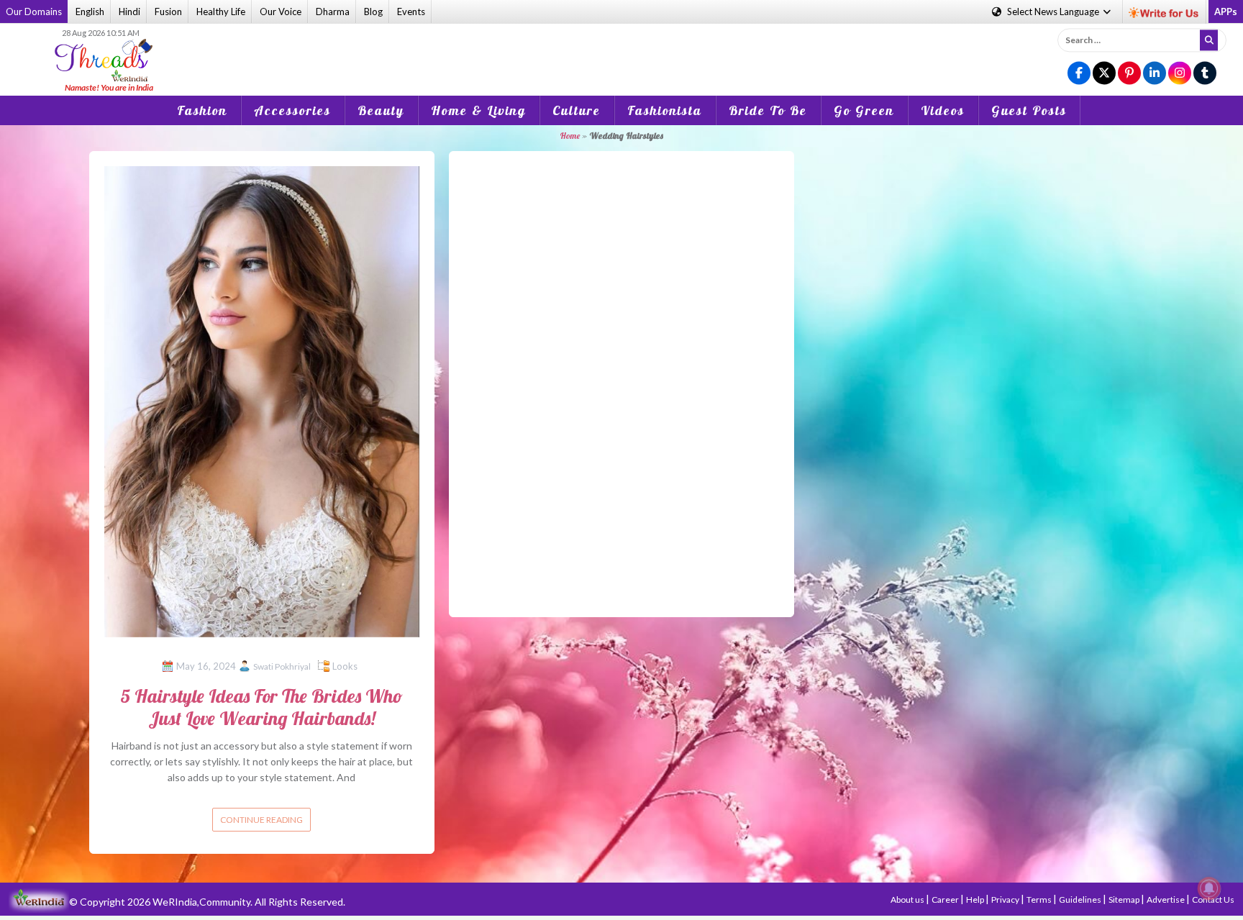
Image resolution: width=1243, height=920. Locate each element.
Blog (373, 11)
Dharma (333, 11)
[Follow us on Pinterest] (1129, 74)
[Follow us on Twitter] (1104, 74)
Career (946, 899)
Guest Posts (1029, 110)
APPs (1225, 11)
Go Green (864, 110)
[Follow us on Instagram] (1179, 74)
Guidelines (1081, 899)
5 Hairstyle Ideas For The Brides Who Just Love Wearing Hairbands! (261, 707)
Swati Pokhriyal (282, 666)
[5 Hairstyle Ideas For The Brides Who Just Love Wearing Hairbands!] (261, 400)
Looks (345, 666)
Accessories (292, 110)
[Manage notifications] (1209, 888)
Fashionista (664, 110)
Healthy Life (220, 11)
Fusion (168, 11)
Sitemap (1124, 899)
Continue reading (261, 819)
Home (570, 135)
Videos (943, 110)
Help (975, 899)
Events (411, 11)
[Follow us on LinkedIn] (1154, 74)
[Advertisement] (621, 49)
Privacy (1006, 899)
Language (1054, 11)
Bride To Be (768, 110)
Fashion (202, 110)
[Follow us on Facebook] (1079, 74)
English (90, 11)
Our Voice (280, 11)
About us (908, 899)
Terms (1039, 899)
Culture (576, 110)
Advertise (1166, 899)
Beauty (381, 110)
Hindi (129, 11)
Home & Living (478, 110)
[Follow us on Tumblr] (1204, 74)
